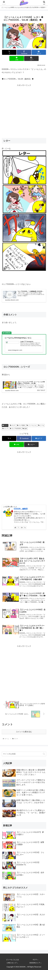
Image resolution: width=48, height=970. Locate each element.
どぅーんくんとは (12, 959)
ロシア (6, 428)
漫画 (25, 428)
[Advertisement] (24, 111)
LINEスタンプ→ (12, 963)
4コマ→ (35, 959)
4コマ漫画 (22, 425)
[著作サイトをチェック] (15, 527)
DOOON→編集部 (21, 509)
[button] (31, 58)
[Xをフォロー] (18, 527)
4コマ (6, 425)
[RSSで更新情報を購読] (25, 527)
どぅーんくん (32, 425)
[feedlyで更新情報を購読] (21, 527)
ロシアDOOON (16, 428)
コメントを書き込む (24, 732)
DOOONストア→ (35, 963)
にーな (42, 425)
